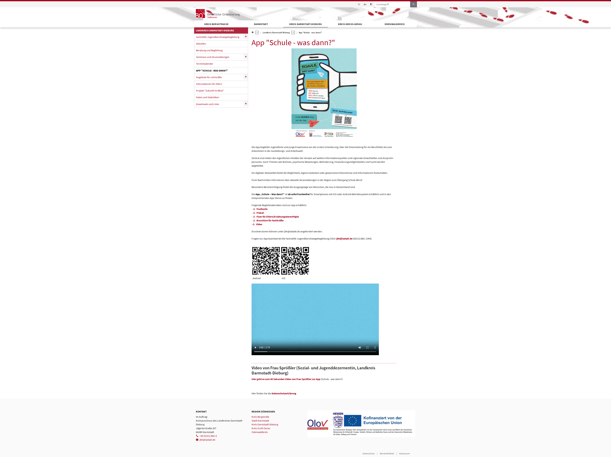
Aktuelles (201, 43)
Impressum (404, 453)
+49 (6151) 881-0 (208, 435)
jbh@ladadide (344, 238)
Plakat (260, 212)
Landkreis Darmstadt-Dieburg (276, 32)
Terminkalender (204, 63)
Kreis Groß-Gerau (350, 24)
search (413, 4)
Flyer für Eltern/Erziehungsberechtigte (277, 216)
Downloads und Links (207, 104)
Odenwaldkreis (395, 24)
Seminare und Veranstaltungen (212, 57)
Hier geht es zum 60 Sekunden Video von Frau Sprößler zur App (286, 379)
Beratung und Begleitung (209, 50)
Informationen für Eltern (209, 83)
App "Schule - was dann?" (212, 70)
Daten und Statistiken (207, 97)
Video (259, 224)
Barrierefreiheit (387, 453)
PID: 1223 (200, 453)
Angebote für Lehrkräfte (209, 77)
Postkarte (261, 209)
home (253, 32)
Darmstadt (261, 24)
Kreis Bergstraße (260, 416)
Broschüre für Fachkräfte (270, 220)
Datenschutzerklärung (284, 393)
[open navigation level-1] (256, 32)
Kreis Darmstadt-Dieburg (305, 24)
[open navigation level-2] (292, 32)
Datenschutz (369, 453)
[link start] (359, 4)
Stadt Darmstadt (260, 420)
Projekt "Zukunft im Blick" (210, 90)
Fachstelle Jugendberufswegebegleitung (217, 37)
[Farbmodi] (371, 4)
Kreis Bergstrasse (216, 24)
